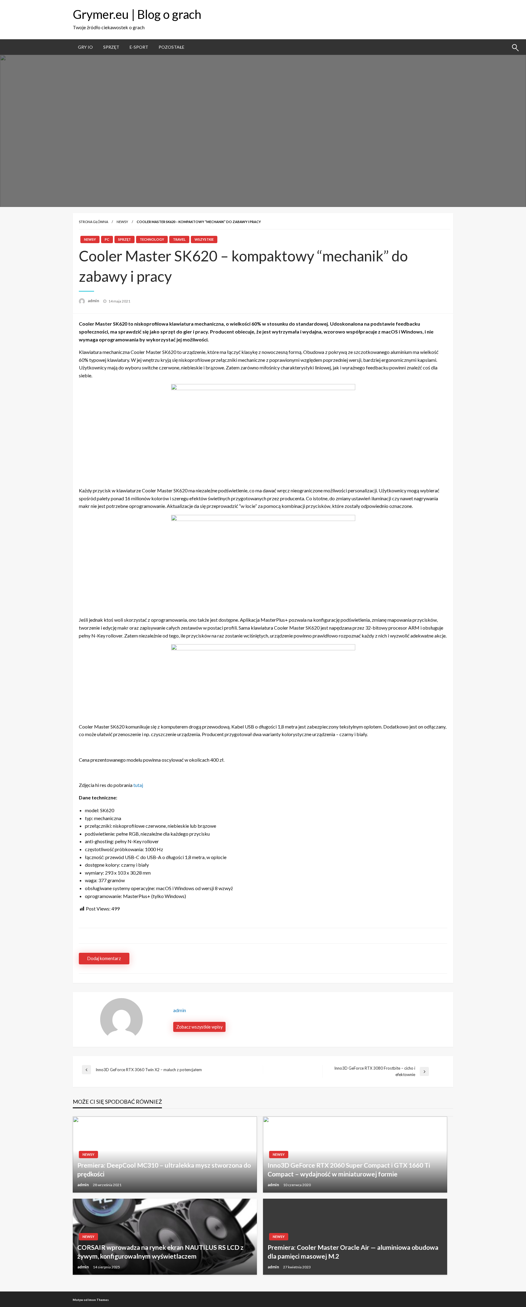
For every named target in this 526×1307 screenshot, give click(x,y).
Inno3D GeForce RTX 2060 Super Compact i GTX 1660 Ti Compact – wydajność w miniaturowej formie (349, 1169)
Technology (152, 239)
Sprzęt (111, 47)
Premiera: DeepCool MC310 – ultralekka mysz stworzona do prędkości (164, 1169)
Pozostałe (171, 47)
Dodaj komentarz (104, 958)
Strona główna (93, 222)
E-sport (139, 47)
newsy (122, 222)
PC (107, 239)
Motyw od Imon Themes (91, 1300)
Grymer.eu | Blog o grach (137, 14)
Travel (179, 239)
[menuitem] (85, 47)
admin (94, 300)
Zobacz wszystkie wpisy (199, 1026)
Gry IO (85, 47)
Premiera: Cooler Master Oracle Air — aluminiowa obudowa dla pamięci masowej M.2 (353, 1251)
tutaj (138, 785)
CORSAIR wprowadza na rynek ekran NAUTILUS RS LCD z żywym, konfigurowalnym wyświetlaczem (160, 1251)
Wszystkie (204, 239)
